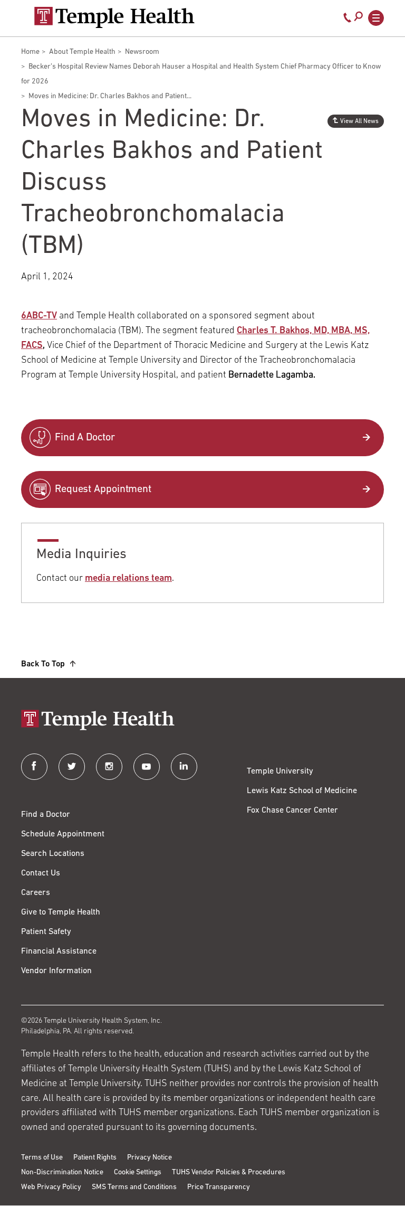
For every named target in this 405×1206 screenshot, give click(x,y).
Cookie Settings (137, 1172)
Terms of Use (42, 1158)
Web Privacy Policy (51, 1187)
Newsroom (142, 52)
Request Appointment (103, 489)
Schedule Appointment (62, 834)
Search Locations (52, 854)
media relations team (128, 578)
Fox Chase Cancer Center (292, 810)
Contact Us (40, 873)
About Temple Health (82, 52)
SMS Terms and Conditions (134, 1187)
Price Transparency (218, 1187)
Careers (35, 893)
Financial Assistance (59, 951)
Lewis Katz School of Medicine (302, 791)
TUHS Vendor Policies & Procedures (228, 1172)
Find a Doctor (45, 815)
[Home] (202, 721)
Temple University (280, 771)
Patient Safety (46, 932)
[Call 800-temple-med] (347, 20)
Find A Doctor (85, 437)
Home (30, 52)
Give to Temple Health (60, 912)
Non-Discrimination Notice (62, 1172)
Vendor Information (56, 971)
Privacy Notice (149, 1158)
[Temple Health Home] (114, 17)
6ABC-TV (39, 316)
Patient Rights (95, 1158)
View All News (359, 121)
